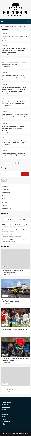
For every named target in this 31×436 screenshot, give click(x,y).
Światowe (5, 205)
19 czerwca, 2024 (7, 118)
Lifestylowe (5, 189)
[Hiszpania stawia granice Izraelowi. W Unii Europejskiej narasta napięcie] (15, 259)
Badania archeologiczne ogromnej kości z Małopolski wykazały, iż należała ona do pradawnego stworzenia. (13, 50)
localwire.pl (5, 419)
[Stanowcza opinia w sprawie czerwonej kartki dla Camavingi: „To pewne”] (15, 317)
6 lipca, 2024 (6, 40)
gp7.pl (3, 424)
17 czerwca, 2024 (7, 132)
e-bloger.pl (15, 12)
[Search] (29, 21)
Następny (24, 163)
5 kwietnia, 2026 (7, 391)
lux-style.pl (5, 404)
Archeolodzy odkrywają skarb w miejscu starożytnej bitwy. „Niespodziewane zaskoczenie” (13, 128)
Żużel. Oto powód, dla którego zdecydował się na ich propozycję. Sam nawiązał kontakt (15, 235)
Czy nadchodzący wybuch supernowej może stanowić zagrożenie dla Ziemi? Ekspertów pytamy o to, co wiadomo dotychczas (14, 89)
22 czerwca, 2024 (7, 105)
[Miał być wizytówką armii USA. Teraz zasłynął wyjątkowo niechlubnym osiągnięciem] (15, 288)
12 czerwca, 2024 (7, 157)
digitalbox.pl (5, 414)
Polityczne (5, 199)
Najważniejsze (6, 192)
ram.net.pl (4, 409)
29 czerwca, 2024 (7, 66)
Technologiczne (6, 208)
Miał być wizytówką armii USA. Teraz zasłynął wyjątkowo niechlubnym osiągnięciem (14, 225)
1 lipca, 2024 (6, 54)
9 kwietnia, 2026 (7, 362)
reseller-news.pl (6, 411)
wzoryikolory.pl (6, 421)
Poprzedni (7, 163)
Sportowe (4, 202)
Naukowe (5, 33)
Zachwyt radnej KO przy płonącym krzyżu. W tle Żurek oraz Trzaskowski (15, 240)
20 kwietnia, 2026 (7, 274)
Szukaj (3, 168)
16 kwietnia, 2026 (7, 303)
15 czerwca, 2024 (7, 144)
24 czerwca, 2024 (7, 79)
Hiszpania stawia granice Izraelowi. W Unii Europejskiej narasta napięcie (13, 220)
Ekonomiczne (6, 186)
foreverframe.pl (6, 407)
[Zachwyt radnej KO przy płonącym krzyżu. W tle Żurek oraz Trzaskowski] (15, 376)
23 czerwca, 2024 (7, 93)
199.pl (3, 416)
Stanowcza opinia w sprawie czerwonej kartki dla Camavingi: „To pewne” (15, 230)
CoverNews (13, 433)
